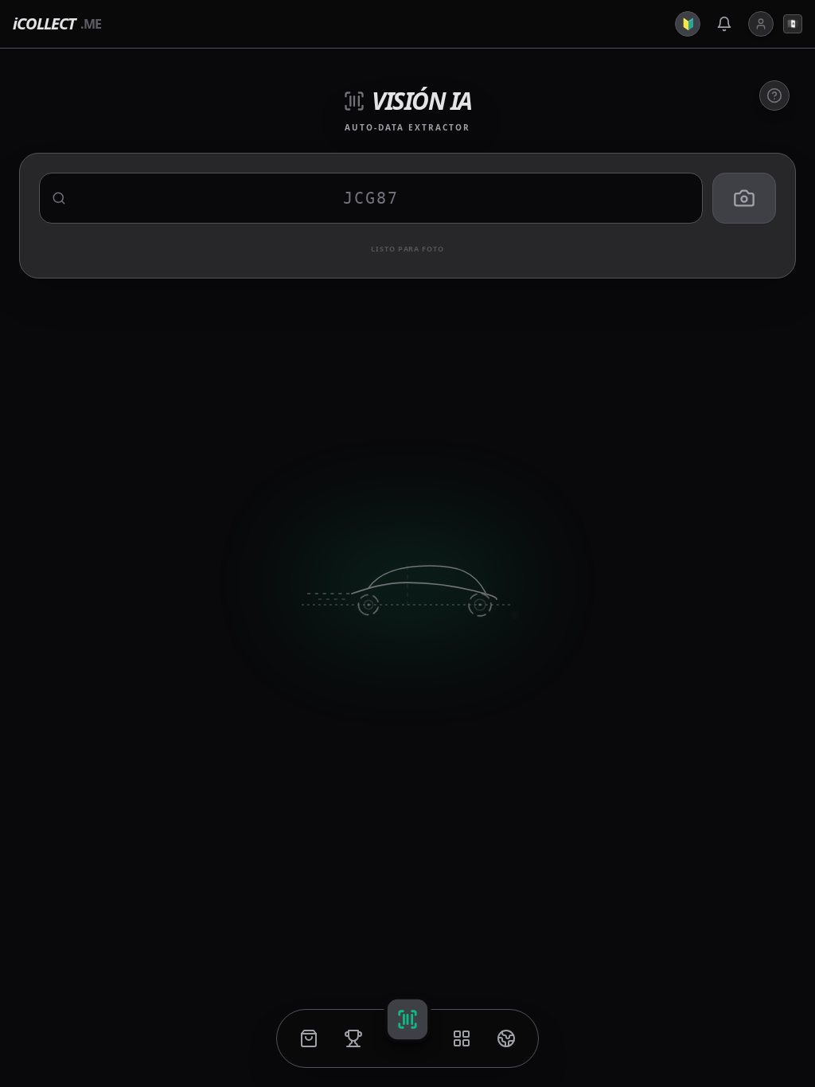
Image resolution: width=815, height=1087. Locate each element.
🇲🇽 (793, 23)
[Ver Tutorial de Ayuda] (774, 95)
